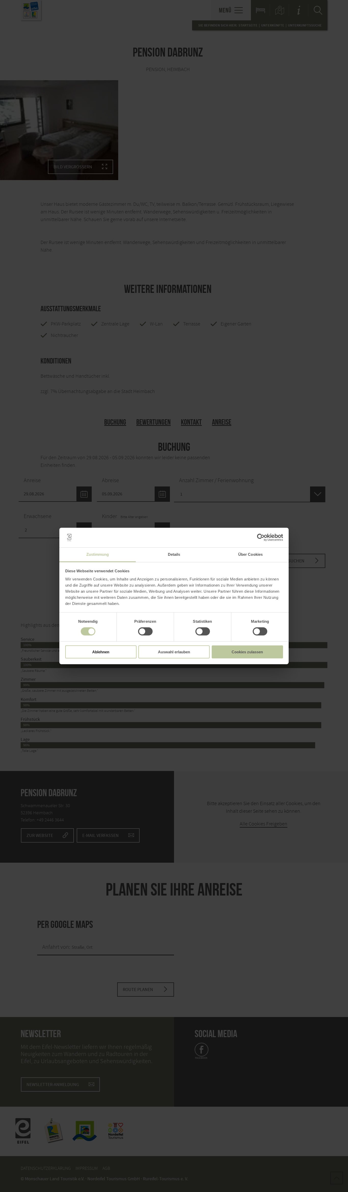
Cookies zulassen (247, 652)
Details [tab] (174, 554)
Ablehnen (100, 652)
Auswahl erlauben (174, 652)
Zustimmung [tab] (97, 554)
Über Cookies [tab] (250, 554)
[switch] (145, 631)
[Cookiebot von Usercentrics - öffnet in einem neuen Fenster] (260, 537)
